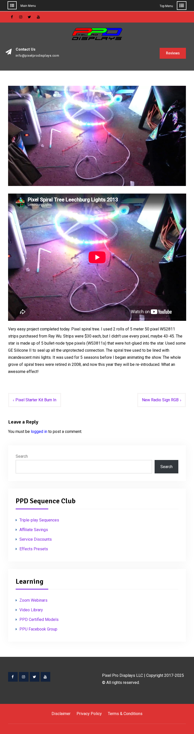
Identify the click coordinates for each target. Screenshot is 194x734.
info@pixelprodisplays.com (37, 55)
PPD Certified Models (39, 619)
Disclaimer (61, 713)
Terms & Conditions (125, 713)
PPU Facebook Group (38, 629)
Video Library (31, 609)
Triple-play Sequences (39, 520)
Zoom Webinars (33, 600)
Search (22, 456)
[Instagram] (24, 677)
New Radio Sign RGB (160, 399)
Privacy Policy (89, 713)
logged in (39, 431)
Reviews (173, 53)
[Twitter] (34, 677)
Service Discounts (35, 539)
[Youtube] (45, 677)
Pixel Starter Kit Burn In (35, 399)
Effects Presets (33, 549)
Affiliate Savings (33, 529)
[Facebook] (13, 677)
